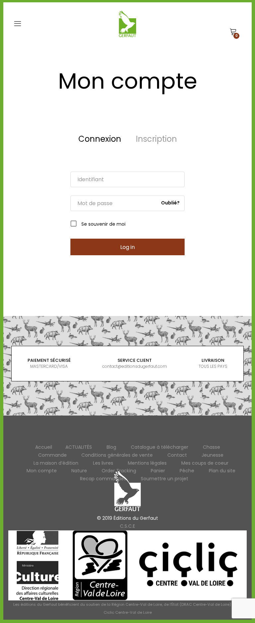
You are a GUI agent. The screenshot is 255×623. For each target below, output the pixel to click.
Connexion (99, 138)
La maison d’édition (56, 463)
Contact (177, 455)
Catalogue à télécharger (159, 447)
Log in (127, 247)
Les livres (103, 463)
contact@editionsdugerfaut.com (134, 366)
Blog (111, 447)
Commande (52, 455)
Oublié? (170, 203)
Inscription (156, 138)
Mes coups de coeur (204, 463)
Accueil (43, 447)
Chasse (211, 447)
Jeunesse (212, 455)
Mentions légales (147, 463)
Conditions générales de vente (117, 455)
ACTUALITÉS (78, 447)
